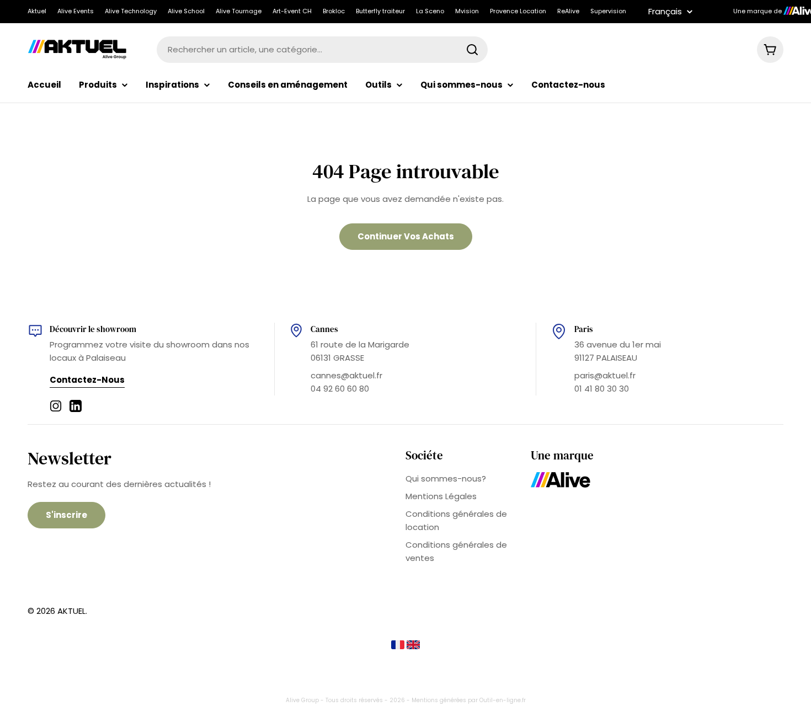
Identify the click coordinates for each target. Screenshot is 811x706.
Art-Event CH (292, 11)
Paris (583, 329)
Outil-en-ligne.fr (502, 700)
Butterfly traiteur (380, 11)
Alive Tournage (239, 11)
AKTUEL (71, 611)
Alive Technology (131, 11)
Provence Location (518, 11)
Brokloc (334, 11)
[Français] (399, 646)
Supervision (608, 11)
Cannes (324, 329)
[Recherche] (472, 49)
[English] (413, 646)
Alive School (186, 11)
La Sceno (430, 11)
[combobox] (322, 49)
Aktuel (37, 11)
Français (665, 11)
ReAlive (568, 11)
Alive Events (75, 11)
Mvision (467, 11)
